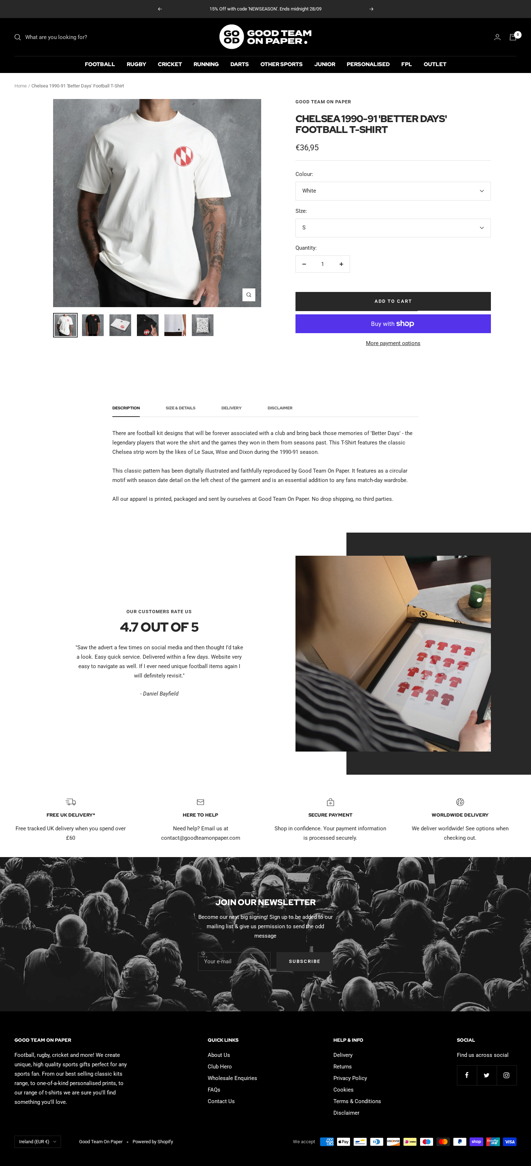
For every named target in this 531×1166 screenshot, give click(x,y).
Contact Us (221, 1101)
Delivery (231, 408)
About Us (219, 1055)
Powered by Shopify (153, 1141)
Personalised (368, 64)
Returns (342, 1066)
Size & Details (180, 408)
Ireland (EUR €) (34, 1141)
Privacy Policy (350, 1078)
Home (20, 86)
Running (206, 64)
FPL (406, 64)
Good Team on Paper (323, 101)
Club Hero (220, 1066)
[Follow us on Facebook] (467, 1075)
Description (126, 408)
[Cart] (513, 37)
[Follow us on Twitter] (487, 1075)
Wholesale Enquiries (232, 1078)
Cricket (170, 64)
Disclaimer (280, 408)
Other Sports (281, 64)
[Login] (497, 37)
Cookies (343, 1090)
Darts (239, 64)
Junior (324, 64)
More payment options (393, 343)
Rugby (136, 64)
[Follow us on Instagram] (507, 1075)
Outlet (435, 64)
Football (100, 64)
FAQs (214, 1090)
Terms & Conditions (357, 1101)
